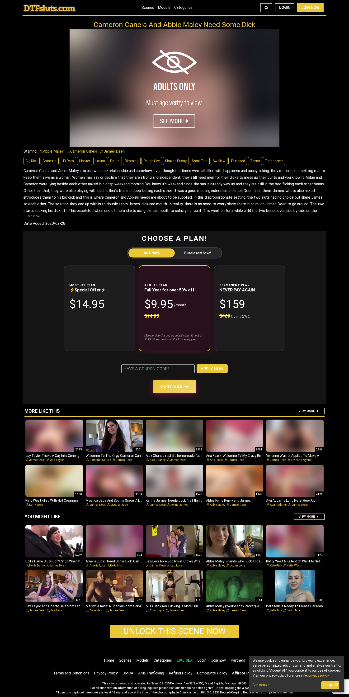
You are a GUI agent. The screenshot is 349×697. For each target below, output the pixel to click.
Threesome (274, 161)
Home (109, 660)
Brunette (50, 161)
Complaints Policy (212, 673)
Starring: (30, 151)
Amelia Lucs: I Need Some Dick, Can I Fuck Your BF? (124, 561)
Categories (183, 7)
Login (284, 7)
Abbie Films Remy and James (228, 500)
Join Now (310, 7)
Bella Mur (116, 565)
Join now (218, 660)
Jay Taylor (57, 460)
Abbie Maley (217, 504)
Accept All (330, 685)
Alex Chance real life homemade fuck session (180, 456)
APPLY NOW (212, 368)
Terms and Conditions (71, 673)
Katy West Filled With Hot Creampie (52, 500)
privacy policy (318, 675)
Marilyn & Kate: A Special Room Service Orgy (119, 606)
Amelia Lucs (97, 565)
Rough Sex (152, 161)
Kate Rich (276, 565)
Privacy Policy (106, 673)
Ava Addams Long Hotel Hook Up (290, 500)
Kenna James (179, 504)
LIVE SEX (185, 660)
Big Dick (32, 161)
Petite (115, 161)
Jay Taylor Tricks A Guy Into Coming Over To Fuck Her (65, 456)
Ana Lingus (157, 610)
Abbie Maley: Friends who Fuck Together (236, 561)
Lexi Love (176, 565)
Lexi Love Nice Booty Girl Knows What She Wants (182, 561)
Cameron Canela (100, 460)
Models (164, 7)
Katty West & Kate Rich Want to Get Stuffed (299, 561)
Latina (100, 161)
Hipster (84, 161)
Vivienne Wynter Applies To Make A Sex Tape (300, 456)
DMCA (128, 673)
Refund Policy (180, 673)
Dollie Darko (37, 565)
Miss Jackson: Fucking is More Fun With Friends (181, 606)
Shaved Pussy (176, 161)
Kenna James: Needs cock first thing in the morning (185, 500)
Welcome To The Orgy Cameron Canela (115, 456)
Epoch (219, 688)
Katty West (36, 504)
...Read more (32, 216)
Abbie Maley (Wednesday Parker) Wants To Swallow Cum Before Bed (258, 606)
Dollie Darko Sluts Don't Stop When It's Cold (57, 561)
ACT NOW (151, 253)
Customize (261, 685)
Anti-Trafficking (151, 673)
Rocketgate (233, 688)
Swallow (219, 161)
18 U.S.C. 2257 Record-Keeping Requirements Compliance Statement (247, 692)
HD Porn (68, 161)
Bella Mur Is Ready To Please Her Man (294, 606)
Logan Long (237, 565)
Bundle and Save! (197, 253)
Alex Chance (157, 460)
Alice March (97, 610)
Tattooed (238, 161)
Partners (238, 660)
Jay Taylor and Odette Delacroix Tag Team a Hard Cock (67, 606)
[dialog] (296, 674)
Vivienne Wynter (301, 460)
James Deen (37, 460)
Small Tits (200, 161)
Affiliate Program (246, 673)
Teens (255, 161)
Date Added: (34, 223)
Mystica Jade (119, 504)
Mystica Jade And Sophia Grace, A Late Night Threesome (129, 500)
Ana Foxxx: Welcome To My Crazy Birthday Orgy (242, 456)
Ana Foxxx (216, 460)
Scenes (147, 7)
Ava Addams (278, 504)
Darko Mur (293, 610)
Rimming (131, 161)
